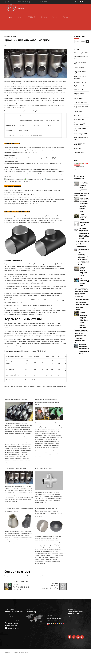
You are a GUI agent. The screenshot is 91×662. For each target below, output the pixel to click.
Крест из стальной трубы (43, 468)
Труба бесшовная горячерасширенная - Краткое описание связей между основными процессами (82, 292)
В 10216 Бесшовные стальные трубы (84, 217)
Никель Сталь (78, 111)
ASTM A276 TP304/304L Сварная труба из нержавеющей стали (84, 349)
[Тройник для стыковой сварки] (19, 483)
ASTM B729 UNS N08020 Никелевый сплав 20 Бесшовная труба (84, 186)
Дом (10, 17)
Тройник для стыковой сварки (15, 468)
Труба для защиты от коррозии (80, 77)
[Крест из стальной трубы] (49, 489)
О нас (20, 17)
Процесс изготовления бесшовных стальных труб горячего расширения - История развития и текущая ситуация (84, 319)
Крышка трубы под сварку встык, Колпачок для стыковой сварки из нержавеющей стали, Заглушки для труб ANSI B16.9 (48, 512)
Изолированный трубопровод (79, 94)
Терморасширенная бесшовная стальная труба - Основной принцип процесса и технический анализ (82, 304)
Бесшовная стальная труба (80, 129)
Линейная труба (79, 98)
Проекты (44, 17)
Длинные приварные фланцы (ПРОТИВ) (81, 194)
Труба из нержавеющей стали (81, 138)
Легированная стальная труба (81, 57)
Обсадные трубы (79, 67)
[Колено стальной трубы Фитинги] (19, 420)
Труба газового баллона (81, 86)
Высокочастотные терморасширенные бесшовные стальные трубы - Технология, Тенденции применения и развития (82, 336)
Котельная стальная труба (80, 62)
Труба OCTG (77, 115)
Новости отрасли (79, 152)
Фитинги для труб (10, 36)
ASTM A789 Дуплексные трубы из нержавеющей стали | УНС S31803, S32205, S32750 (84, 233)
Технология (67, 17)
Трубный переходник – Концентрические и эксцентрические (19, 510)
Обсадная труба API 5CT (81, 53)
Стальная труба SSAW (80, 134)
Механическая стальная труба (81, 107)
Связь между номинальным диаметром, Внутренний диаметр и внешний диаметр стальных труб (84, 204)
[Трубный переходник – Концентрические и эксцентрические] (19, 528)
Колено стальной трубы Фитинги (16, 400)
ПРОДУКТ (31, 17)
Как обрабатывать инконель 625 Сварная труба (84, 282)
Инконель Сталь (79, 89)
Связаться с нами (15, 26)
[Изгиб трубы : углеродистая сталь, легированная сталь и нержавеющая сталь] (49, 419)
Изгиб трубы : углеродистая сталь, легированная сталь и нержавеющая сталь (47, 402)
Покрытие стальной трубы (80, 72)
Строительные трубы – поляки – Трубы (81, 123)
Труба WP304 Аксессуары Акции (84, 223)
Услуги (55, 17)
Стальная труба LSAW (80, 102)
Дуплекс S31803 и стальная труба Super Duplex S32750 (84, 271)
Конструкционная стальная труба (79, 143)
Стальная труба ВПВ (80, 82)
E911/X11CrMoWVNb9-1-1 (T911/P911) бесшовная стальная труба (82, 244)
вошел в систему (20, 576)
